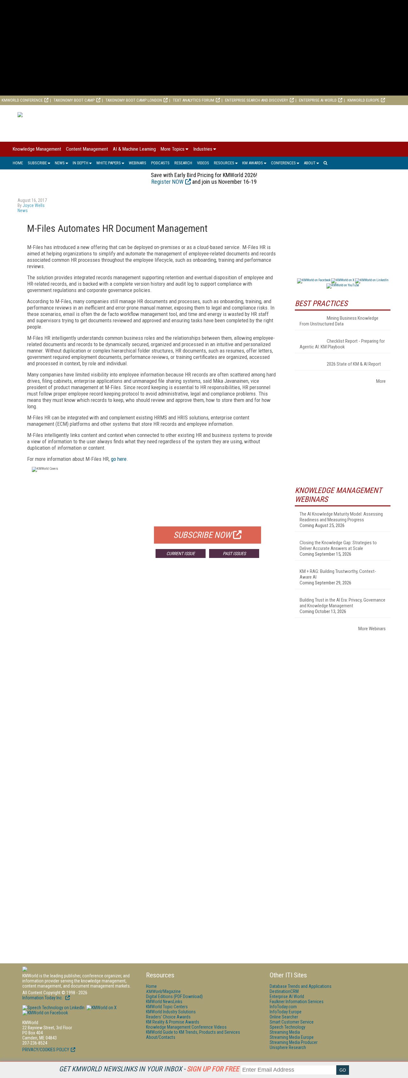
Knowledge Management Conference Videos (186, 1027)
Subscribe (37, 163)
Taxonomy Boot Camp (74, 100)
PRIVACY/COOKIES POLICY (45, 1049)
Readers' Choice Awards (168, 1016)
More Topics (173, 149)
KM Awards (252, 163)
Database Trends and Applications (301, 986)
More (381, 381)
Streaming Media (285, 1032)
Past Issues (234, 553)
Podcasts (160, 163)
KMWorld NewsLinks (164, 1001)
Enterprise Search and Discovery (256, 100)
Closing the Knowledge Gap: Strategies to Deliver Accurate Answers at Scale (338, 545)
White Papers (108, 163)
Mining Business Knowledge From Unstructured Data (339, 321)
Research (183, 163)
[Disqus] (151, 657)
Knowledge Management (37, 149)
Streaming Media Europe (292, 1037)
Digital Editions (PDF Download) (174, 996)
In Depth (80, 163)
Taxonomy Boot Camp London (134, 100)
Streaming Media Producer (293, 1042)
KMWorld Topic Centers (167, 1006)
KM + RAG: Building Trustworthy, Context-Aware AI (338, 574)
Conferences (283, 163)
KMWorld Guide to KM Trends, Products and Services (193, 1032)
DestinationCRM (284, 991)
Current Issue (180, 553)
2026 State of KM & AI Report (354, 364)
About (310, 163)
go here (119, 459)
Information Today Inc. (43, 997)
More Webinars (372, 629)
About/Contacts (160, 1037)
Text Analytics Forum (193, 100)
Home (18, 163)
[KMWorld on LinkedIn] (53, 1007)
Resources (224, 163)
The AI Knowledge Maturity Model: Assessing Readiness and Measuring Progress (341, 517)
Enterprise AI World (318, 100)
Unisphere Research (288, 1047)
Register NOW (167, 181)
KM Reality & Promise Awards (172, 1021)
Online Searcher (284, 1016)
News (60, 163)
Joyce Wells (34, 205)
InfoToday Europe (286, 1011)
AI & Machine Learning (134, 149)
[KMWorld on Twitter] (101, 1007)
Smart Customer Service (292, 1021)
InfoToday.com (283, 1006)
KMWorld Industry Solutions (171, 1011)
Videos (203, 163)
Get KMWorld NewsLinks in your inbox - (149, 1069)
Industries (202, 149)
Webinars (137, 163)
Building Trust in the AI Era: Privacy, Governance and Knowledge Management (342, 603)
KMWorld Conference (22, 100)
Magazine (163, 991)
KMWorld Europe (363, 100)
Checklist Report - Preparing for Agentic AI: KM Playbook (342, 344)
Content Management (87, 149)
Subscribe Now (202, 535)
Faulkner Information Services (297, 1001)
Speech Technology (287, 1027)
